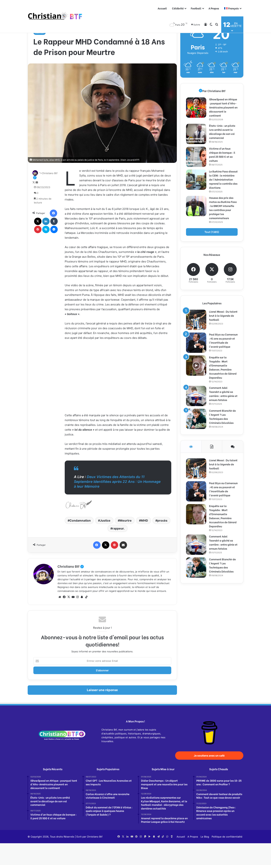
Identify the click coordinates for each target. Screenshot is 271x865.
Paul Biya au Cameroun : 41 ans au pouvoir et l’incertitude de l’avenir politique (223, 340)
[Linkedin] (46, 221)
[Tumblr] (54, 221)
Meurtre (126, 520)
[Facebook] (53, 213)
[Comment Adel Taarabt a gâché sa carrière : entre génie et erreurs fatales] (196, 396)
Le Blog (205, 836)
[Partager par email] (123, 545)
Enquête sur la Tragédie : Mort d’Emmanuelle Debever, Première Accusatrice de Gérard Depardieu (223, 367)
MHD (144, 520)
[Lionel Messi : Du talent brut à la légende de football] (196, 320)
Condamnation (80, 520)
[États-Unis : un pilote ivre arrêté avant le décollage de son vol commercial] (196, 134)
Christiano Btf (71, 566)
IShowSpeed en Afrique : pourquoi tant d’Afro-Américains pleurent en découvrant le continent (223, 107)
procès (162, 520)
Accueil (162, 8)
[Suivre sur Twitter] (34, 182)
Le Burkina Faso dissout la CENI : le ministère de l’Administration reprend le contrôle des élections (223, 179)
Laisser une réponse (102, 690)
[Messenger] (54, 229)
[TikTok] (86, 597)
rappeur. (118, 528)
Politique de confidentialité (227, 836)
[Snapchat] (82, 597)
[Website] (60, 597)
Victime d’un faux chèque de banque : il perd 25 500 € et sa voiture (222, 154)
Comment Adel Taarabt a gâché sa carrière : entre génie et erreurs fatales (223, 394)
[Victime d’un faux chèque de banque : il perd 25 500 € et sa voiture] (196, 157)
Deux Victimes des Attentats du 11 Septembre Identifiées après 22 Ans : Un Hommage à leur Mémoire (117, 482)
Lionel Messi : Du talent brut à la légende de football (223, 315)
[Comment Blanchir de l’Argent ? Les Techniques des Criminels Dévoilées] (196, 419)
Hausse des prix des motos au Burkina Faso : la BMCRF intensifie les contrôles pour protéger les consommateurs (223, 208)
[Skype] (46, 229)
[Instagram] (77, 597)
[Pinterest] (37, 229)
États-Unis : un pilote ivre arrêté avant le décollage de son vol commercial (222, 132)
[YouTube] (73, 597)
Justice (105, 520)
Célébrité (178, 8)
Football (196, 8)
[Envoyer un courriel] (37, 182)
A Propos (214, 8)
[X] (37, 221)
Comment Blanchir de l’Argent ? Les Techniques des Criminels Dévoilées (222, 417)
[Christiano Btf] (55, 16)
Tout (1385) (211, 231)
